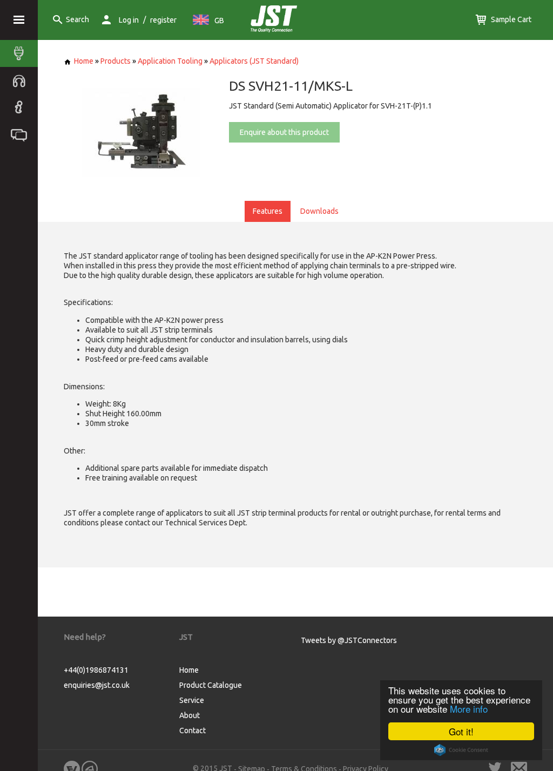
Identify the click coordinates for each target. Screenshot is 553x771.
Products (115, 61)
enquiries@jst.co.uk (97, 685)
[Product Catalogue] (21, 53)
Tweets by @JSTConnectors (349, 640)
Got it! (461, 731)
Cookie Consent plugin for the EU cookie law (461, 750)
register (163, 20)
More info (469, 708)
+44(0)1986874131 (96, 670)
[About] (21, 107)
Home (83, 61)
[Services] (21, 80)
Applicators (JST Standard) (254, 61)
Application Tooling (170, 61)
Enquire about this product (284, 132)
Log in (129, 20)
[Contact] (21, 134)
